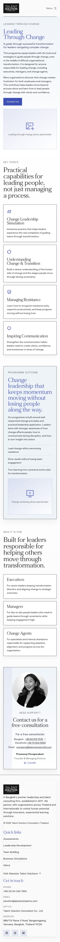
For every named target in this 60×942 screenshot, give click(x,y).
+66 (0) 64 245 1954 (15, 891)
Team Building (11, 852)
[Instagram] (6, 933)
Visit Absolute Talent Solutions (20, 873)
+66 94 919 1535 (34, 739)
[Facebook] (15, 933)
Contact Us (13, 101)
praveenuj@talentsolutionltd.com (33, 747)
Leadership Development (17, 845)
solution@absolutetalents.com (20, 901)
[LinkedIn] (23, 933)
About (6, 865)
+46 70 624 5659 (36, 743)
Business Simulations (15, 858)
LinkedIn (31, 763)
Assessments (11, 839)
